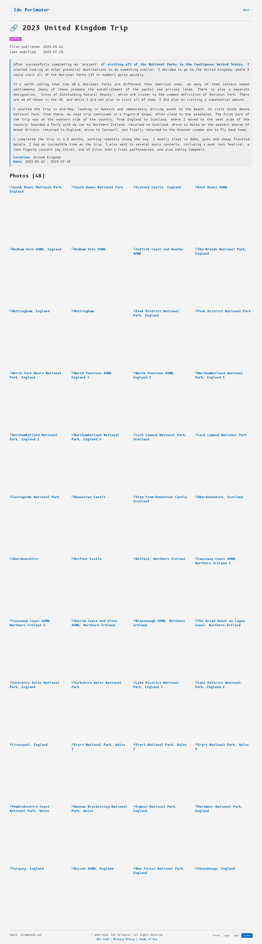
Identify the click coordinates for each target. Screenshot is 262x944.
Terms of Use (148, 939)
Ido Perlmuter (31, 10)
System (247, 935)
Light (227, 935)
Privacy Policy (123, 939)
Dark (236, 935)
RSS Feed (103, 939)
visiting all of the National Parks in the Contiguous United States (175, 64)
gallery (15, 38)
